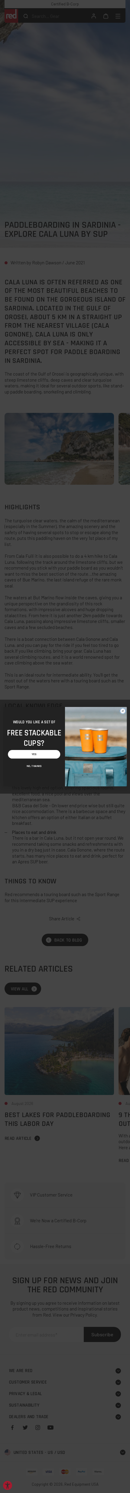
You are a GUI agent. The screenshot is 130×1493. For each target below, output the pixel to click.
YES (34, 754)
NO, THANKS (34, 766)
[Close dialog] (122, 711)
